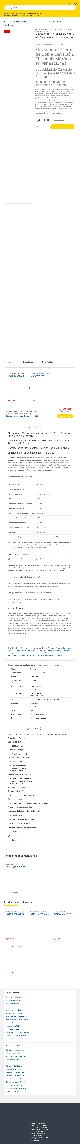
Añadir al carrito (63, 127)
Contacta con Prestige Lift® (15, 1050)
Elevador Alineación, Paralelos (44, 29)
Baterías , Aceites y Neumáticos (16, 1035)
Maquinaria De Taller (13, 1026)
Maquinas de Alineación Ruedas (17, 1019)
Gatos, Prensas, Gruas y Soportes (17, 1032)
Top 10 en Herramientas (14, 1000)
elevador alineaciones (55, 650)
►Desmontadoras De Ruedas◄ (17, 1016)
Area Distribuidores (12, 1003)
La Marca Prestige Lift (6, 14)
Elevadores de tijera (35, 911)
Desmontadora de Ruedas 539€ (17, 1085)
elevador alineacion (11, 945)
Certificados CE (38, 14)
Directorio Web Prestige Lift (15, 1053)
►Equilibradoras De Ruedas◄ (16, 1013)
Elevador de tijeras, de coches (63, 29)
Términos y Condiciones (14, 1066)
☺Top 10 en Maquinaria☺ (15, 997)
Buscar (73, 7)
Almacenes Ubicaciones (14, 14)
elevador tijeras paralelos (53, 655)
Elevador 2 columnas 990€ (15, 1072)
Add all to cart (65, 416)
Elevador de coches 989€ (15, 1075)
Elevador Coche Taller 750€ (15, 1069)
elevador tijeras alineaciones (59, 653)
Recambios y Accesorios (14, 1007)
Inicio (6, 22)
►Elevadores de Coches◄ (15, 1010)
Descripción (28, 362)
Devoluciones (10, 1063)
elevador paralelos (42, 653)
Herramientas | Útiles (13, 1029)
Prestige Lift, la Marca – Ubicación (17, 1056)
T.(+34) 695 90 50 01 (13, 1091)
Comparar (60, 44)
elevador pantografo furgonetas (24, 653)
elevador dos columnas (60, 911)
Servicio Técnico (22, 14)
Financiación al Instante (30, 14)
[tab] (9, 363)
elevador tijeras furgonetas (35, 655)
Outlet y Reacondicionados (15, 1039)
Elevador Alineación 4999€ (15, 1082)
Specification (47, 362)
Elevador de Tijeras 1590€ (15, 1079)
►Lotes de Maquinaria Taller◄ (16, 1023)
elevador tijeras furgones (16, 655)
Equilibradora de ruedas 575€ (16, 1088)
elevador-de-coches (21, 22)
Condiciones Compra (13, 1059)
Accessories (9, 362)
